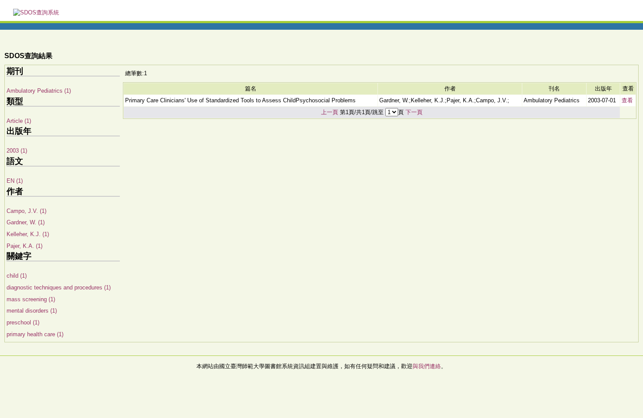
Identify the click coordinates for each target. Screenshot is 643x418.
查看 (627, 100)
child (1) (17, 275)
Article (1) (19, 121)
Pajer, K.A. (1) (24, 246)
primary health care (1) (35, 334)
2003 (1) (17, 150)
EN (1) (15, 181)
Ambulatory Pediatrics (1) (39, 90)
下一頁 (414, 112)
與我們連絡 (426, 366)
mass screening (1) (31, 299)
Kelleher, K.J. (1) (28, 234)
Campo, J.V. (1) (26, 211)
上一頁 (329, 112)
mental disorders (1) (32, 310)
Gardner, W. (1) (26, 222)
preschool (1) (23, 322)
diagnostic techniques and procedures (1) (59, 287)
